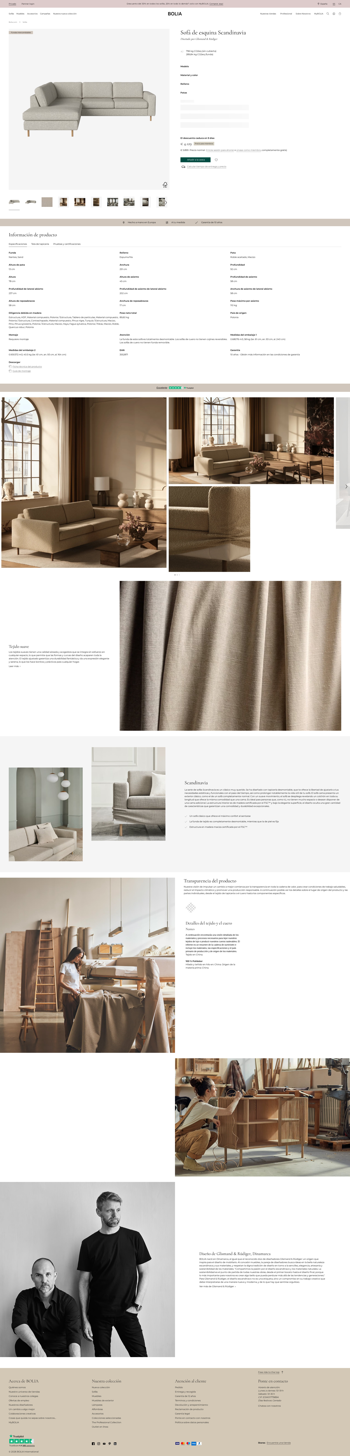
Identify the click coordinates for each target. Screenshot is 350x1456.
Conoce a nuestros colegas (23, 1396)
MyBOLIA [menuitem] (318, 13)
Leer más (14, 666)
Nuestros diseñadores (21, 1405)
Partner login (28, 4)
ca (340, 4)
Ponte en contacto (273, 1381)
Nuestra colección (106, 1381)
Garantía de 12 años (185, 1396)
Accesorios (97, 1413)
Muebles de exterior (103, 1400)
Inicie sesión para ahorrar (220, 150)
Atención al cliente (190, 1381)
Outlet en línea (100, 1426)
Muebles (96, 1396)
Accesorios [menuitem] (32, 13)
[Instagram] (98, 1443)
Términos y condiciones (188, 1400)
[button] (175, 574)
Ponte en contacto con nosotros (192, 1418)
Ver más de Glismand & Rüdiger (216, 1286)
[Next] (166, 202)
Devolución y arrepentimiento (191, 1405)
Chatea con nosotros (269, 1406)
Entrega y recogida (185, 1391)
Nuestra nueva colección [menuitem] (65, 13)
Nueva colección (101, 1387)
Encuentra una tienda (279, 1442)
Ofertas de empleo (19, 1400)
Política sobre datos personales (192, 1422)
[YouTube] (104, 1443)
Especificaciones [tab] (18, 244)
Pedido (179, 1387)
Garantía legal (182, 1413)
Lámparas (97, 1405)
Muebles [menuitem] (20, 13)
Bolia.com (13, 22)
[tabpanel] (175, 314)
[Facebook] (93, 1443)
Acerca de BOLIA (24, 1381)
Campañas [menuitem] (45, 13)
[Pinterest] (109, 1443)
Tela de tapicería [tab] (40, 244)
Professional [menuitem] (286, 13)
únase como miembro (248, 150)
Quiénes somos (17, 1387)
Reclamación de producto (189, 1409)
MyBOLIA (14, 1422)
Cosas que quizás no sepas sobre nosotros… (32, 1418)
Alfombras (97, 1409)
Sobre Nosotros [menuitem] (303, 13)
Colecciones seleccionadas (106, 1418)
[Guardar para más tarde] (216, 159)
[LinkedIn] (115, 1443)
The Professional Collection (106, 1422)
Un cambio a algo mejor (22, 1409)
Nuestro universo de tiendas (24, 1391)
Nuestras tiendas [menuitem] (268, 13)
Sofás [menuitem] (11, 13)
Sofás (25, 22)
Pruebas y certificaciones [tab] (67, 244)
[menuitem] (327, 14)
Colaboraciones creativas (22, 1413)
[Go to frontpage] (175, 14)
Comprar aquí (216, 3)
